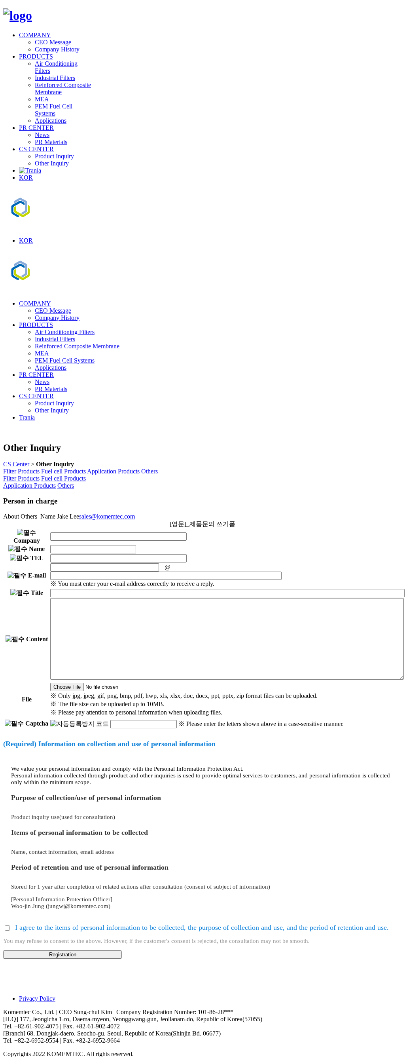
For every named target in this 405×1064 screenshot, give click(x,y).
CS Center (16, 464)
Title (36, 592)
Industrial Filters (55, 77)
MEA (42, 99)
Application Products (113, 471)
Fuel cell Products (63, 471)
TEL (36, 558)
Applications (50, 120)
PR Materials (51, 142)
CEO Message (53, 42)
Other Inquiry (52, 163)
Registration (62, 955)
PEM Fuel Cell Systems (53, 110)
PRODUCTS (36, 56)
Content (36, 639)
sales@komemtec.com (107, 516)
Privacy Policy (37, 998)
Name (36, 548)
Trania (27, 417)
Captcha (36, 723)
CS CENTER (36, 149)
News (42, 134)
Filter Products (21, 471)
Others (149, 471)
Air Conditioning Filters (65, 332)
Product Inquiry (54, 156)
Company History (57, 49)
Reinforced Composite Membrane (77, 346)
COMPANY (35, 35)
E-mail (36, 575)
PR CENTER (36, 127)
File (27, 699)
